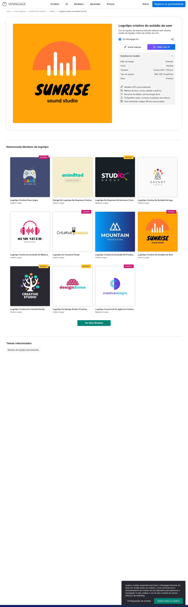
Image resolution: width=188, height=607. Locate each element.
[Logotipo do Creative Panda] (72, 232)
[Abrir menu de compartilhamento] (172, 39)
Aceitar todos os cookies (168, 601)
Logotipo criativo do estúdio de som (155, 255)
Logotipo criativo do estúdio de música (29, 255)
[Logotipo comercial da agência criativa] (115, 286)
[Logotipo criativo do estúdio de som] (158, 232)
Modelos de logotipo (37, 11)
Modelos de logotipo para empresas (23, 350)
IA (67, 4)
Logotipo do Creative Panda (66, 255)
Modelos (79, 4)
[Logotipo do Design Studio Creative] (72, 286)
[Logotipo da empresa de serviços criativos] (115, 177)
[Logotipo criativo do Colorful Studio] (30, 286)
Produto (55, 4)
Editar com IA (163, 47)
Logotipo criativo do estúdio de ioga (155, 200)
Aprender (95, 4)
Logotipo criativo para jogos (24, 200)
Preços (110, 4)
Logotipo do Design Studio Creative (70, 309)
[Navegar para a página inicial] (14, 4)
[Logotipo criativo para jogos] (30, 177)
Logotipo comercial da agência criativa (114, 309)
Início (9, 11)
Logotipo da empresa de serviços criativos (115, 200)
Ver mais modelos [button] (94, 323)
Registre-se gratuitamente (168, 4)
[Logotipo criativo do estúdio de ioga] (158, 177)
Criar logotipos (20, 11)
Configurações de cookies (139, 601)
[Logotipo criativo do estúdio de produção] (115, 232)
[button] (132, 47)
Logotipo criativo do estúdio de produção (115, 255)
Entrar (146, 4)
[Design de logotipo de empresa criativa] (72, 177)
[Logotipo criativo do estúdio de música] (30, 232)
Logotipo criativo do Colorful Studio (27, 309)
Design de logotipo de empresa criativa (72, 200)
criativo (52, 11)
